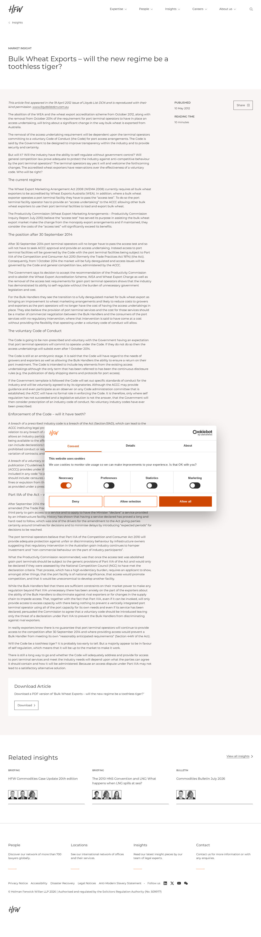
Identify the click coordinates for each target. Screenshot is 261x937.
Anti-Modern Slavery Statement (120, 883)
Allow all (185, 501)
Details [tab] (130, 445)
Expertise (116, 9)
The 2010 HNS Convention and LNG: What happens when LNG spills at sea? (124, 781)
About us (225, 9)
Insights (170, 9)
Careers (197, 9)
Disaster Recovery (62, 883)
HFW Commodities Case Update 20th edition (43, 778)
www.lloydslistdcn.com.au (50, 107)
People (144, 9)
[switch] (109, 485)
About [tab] (188, 445)
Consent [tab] (73, 446)
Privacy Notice (18, 883)
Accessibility (39, 883)
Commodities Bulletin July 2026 (200, 778)
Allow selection (130, 501)
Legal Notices (87, 883)
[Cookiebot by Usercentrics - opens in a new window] (195, 433)
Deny (75, 501)
